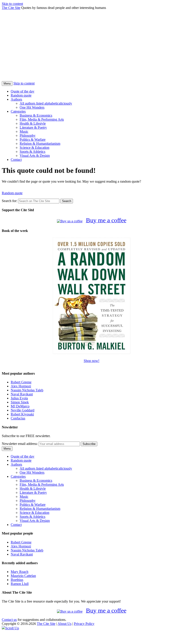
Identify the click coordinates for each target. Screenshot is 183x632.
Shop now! (91, 361)
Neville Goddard (22, 410)
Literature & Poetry (33, 127)
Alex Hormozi (21, 386)
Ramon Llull (20, 584)
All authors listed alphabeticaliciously (46, 103)
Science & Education (34, 147)
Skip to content (12, 4)
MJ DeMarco (20, 406)
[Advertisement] (91, 48)
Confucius (18, 418)
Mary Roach (19, 572)
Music (24, 131)
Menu (7, 83)
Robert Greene (21, 382)
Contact (16, 159)
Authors (16, 99)
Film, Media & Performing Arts (42, 119)
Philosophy (27, 135)
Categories (18, 111)
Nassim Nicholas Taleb (27, 390)
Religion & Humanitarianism (40, 143)
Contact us (9, 620)
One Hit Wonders (32, 107)
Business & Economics (36, 115)
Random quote (21, 95)
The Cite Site (11, 8)
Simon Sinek (20, 402)
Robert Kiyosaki (22, 414)
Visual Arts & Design (35, 155)
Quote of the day (22, 91)
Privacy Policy (84, 624)
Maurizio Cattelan (23, 576)
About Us (64, 624)
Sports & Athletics (32, 151)
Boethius (17, 580)
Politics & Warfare (33, 139)
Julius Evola (19, 398)
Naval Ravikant (22, 394)
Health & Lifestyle (33, 123)
